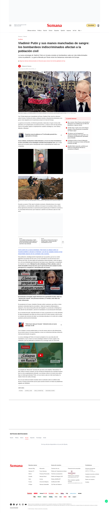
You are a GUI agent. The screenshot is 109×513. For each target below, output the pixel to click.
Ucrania (21, 390)
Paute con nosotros (89, 479)
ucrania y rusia (28, 390)
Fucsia (30, 481)
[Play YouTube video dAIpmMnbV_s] (40, 355)
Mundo (25, 36)
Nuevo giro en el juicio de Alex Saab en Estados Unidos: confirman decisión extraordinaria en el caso (49, 241)
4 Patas (30, 484)
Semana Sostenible (44, 484)
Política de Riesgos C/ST (57, 476)
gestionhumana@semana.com (75, 483)
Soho (30, 479)
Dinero (30, 473)
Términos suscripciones (56, 473)
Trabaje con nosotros (90, 476)
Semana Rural (43, 476)
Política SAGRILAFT (56, 479)
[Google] (11, 504)
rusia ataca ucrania (50, 390)
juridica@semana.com (73, 477)
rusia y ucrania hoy (38, 390)
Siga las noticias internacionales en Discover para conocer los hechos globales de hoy (42, 61)
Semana (20, 36)
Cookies (87, 482)
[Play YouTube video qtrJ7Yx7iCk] (40, 282)
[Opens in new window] (14, 504)
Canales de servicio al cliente (92, 474)
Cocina (41, 479)
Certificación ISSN (55, 481)
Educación (42, 468)
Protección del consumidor (74, 468)
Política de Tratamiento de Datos (59, 471)
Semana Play (32, 468)
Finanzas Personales (44, 473)
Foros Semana (43, 471)
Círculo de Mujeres (44, 481)
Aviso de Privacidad (15, 507)
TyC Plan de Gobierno (56, 484)
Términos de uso (55, 468)
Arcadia (30, 476)
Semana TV (31, 471)
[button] (40, 282)
